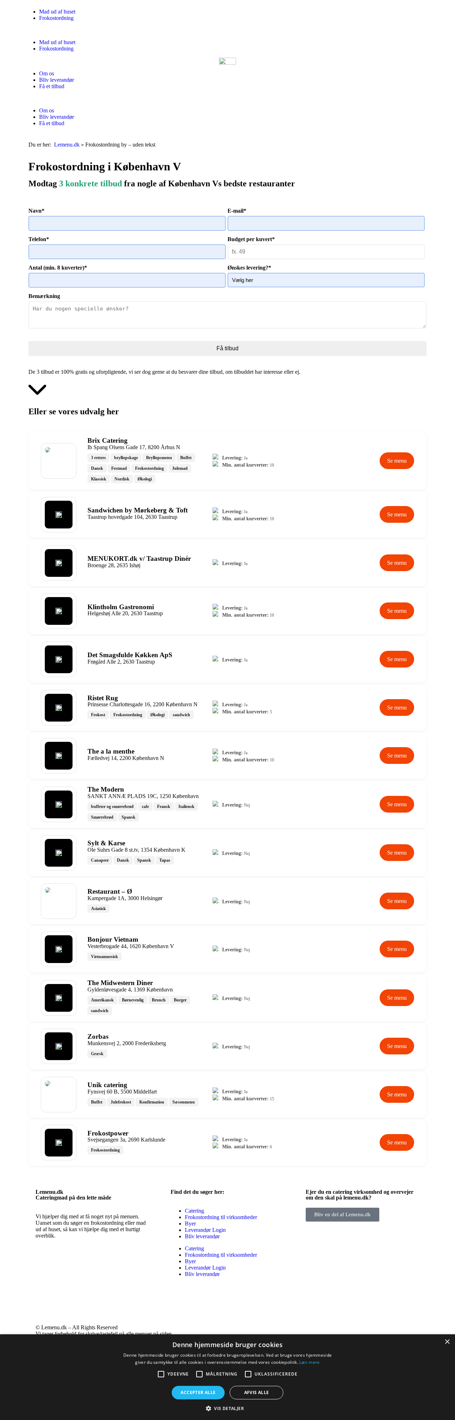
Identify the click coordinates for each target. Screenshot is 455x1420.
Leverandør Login (205, 1230)
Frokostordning (56, 18)
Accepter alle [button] (198, 1392)
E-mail (237, 211)
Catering (194, 1211)
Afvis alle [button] (256, 1392)
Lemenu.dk (67, 145)
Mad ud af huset (57, 12)
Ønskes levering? (249, 268)
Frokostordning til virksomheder (221, 1217)
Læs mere (309, 1362)
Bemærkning (44, 296)
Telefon (38, 239)
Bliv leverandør (56, 80)
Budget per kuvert (251, 239)
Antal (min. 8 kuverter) (57, 268)
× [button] (447, 1342)
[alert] (227, 1377)
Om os (46, 73)
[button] (227, 30)
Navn (36, 211)
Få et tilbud (51, 86)
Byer (190, 1223)
